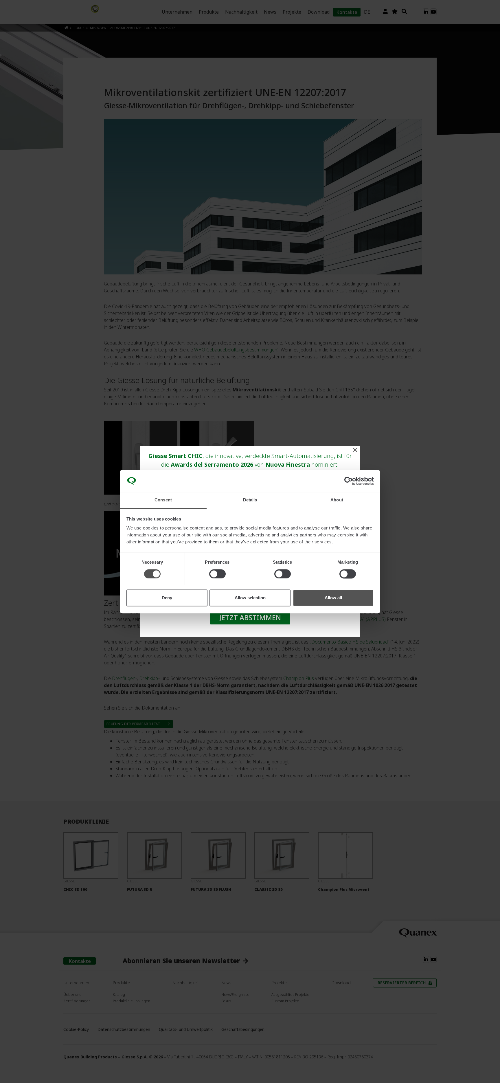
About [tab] (336, 500)
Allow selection (250, 597)
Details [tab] (250, 500)
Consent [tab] (163, 500)
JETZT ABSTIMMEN (250, 617)
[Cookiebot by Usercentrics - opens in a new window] (348, 481)
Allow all (333, 597)
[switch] (217, 573)
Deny (167, 597)
